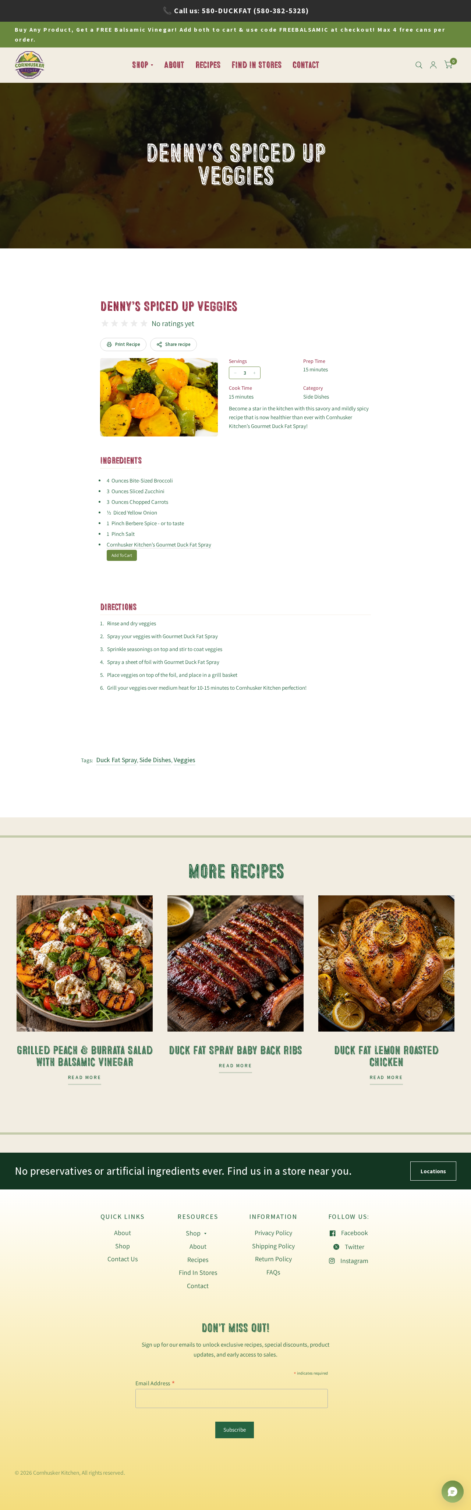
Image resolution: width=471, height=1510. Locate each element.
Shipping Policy (273, 1246)
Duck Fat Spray (116, 760)
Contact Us (122, 1259)
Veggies (184, 760)
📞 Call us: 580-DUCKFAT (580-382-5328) (236, 10)
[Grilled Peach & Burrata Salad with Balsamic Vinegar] (85, 963)
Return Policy (273, 1259)
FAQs (273, 1272)
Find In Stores (256, 64)
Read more (85, 1078)
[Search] (419, 64)
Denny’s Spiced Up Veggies (168, 306)
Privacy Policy (273, 1232)
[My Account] (433, 64)
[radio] (105, 323)
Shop (140, 64)
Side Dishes (155, 760)
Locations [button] (433, 1171)
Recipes (207, 64)
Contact (306, 64)
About (174, 64)
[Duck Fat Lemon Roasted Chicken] (386, 963)
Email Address (155, 1383)
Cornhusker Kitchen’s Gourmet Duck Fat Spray (159, 544)
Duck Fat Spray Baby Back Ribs (235, 1050)
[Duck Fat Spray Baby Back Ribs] (235, 963)
